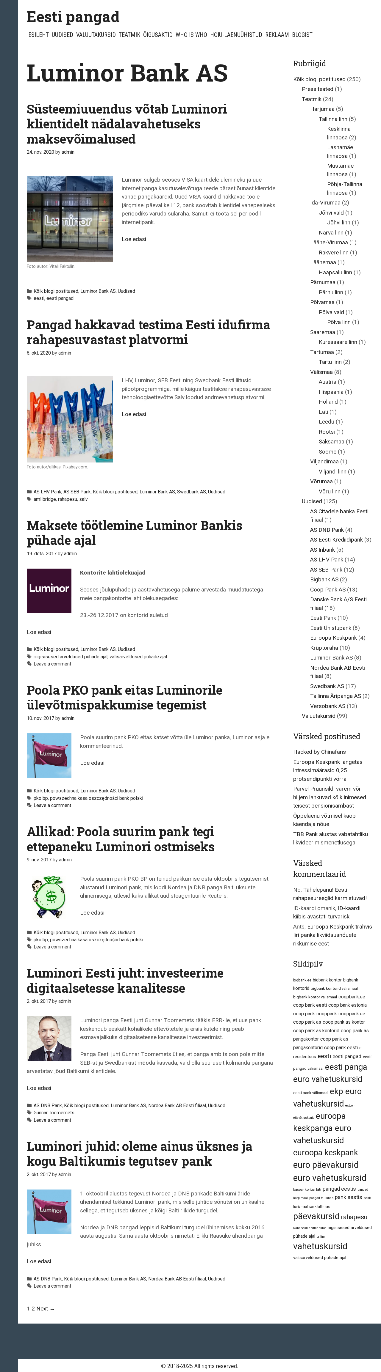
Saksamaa (331, 441)
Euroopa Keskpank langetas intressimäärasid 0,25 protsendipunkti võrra (328, 770)
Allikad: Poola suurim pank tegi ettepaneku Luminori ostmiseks (121, 838)
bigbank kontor (327, 980)
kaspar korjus (304, 1189)
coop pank (304, 1014)
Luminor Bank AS (98, 291)
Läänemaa (323, 262)
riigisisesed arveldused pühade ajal (70, 657)
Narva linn (331, 232)
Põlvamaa (322, 302)
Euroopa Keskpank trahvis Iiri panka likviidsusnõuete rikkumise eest (332, 935)
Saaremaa (322, 332)
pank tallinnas (319, 1207)
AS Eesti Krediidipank (336, 539)
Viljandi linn (332, 471)
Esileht (38, 34)
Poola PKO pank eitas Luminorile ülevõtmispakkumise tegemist (124, 697)
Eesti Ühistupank (330, 627)
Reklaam (277, 34)
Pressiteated (317, 89)
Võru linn (330, 491)
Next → (45, 1308)
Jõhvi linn (338, 222)
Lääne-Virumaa (329, 242)
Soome (327, 451)
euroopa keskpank (325, 1152)
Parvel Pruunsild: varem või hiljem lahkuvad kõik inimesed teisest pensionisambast (329, 797)
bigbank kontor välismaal (315, 997)
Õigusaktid (158, 34)
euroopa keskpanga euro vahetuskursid (322, 1128)
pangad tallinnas (321, 1198)
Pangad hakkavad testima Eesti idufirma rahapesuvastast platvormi (148, 331)
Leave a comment (52, 664)
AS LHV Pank (47, 492)
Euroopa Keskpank (333, 637)
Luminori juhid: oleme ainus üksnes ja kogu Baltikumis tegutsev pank (139, 1153)
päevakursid (316, 1216)
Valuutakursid (96, 34)
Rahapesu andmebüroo (309, 1228)
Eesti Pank (323, 617)
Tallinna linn (333, 119)
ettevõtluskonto (303, 1118)
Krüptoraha (324, 647)
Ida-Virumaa (325, 202)
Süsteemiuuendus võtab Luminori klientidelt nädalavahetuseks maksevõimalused (127, 123)
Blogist (302, 34)
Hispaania (331, 391)
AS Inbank (322, 549)
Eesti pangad (73, 16)
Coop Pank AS (328, 589)
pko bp (41, 798)
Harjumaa (322, 109)
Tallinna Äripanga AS (335, 696)
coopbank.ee (351, 997)
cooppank (326, 1014)
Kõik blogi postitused (56, 291)
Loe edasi (134, 239)
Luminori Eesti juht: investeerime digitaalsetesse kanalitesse (125, 980)
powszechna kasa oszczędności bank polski (96, 798)
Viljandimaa (324, 461)
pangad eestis (339, 1189)
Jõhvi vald (331, 212)
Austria (327, 381)
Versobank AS (327, 706)
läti (318, 1189)
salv (83, 499)
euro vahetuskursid (329, 1178)
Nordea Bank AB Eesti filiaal (177, 1105)
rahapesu (67, 499)
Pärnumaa (322, 282)
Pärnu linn (331, 292)
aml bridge (45, 499)
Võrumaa (321, 481)
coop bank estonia (347, 1005)
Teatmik (129, 34)
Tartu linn (330, 361)
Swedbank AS (191, 492)
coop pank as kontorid (316, 1030)
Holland (328, 401)
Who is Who (191, 34)
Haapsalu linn (335, 272)
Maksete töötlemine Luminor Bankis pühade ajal (134, 532)
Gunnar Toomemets (54, 1112)
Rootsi (327, 431)
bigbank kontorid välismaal (334, 988)
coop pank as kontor (344, 1022)
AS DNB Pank (48, 1105)
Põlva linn (339, 322)
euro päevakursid (326, 1165)
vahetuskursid (320, 1246)
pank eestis (348, 1197)
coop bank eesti (310, 1005)
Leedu (326, 421)
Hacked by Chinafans (319, 751)
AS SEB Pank (77, 492)
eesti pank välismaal (310, 1093)
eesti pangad (60, 298)
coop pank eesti (341, 1047)
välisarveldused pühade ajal (138, 657)
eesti (39, 298)
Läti (323, 411)
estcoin (350, 1105)
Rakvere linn (334, 252)
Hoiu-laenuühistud (236, 34)
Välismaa (321, 372)
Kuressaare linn (338, 342)
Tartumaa (322, 352)
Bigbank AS (324, 579)
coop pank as (307, 1022)
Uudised (62, 34)
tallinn (321, 1237)
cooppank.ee (351, 1014)
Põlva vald (331, 312)
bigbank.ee (302, 980)
